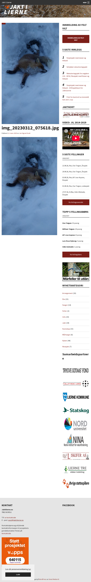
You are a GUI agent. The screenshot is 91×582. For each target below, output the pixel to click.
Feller (64, 311)
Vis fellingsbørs (76, 254)
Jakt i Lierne (6, 2)
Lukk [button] (18, 574)
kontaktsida (6, 533)
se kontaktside (10, 517)
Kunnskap (66, 329)
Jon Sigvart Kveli (24, 133)
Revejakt (65, 346)
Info (64, 317)
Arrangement (67, 293)
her (29, 569)
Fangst (65, 305)
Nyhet (64, 341)
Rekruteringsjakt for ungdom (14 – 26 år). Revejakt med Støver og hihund (75, 76)
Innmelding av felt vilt (75, 39)
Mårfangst (66, 335)
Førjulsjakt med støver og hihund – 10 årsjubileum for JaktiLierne (74, 88)
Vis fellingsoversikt (76, 202)
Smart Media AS (54, 579)
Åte (63, 299)
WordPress (42, 579)
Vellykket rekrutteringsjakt (77, 67)
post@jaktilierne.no (16, 520)
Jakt (64, 323)
